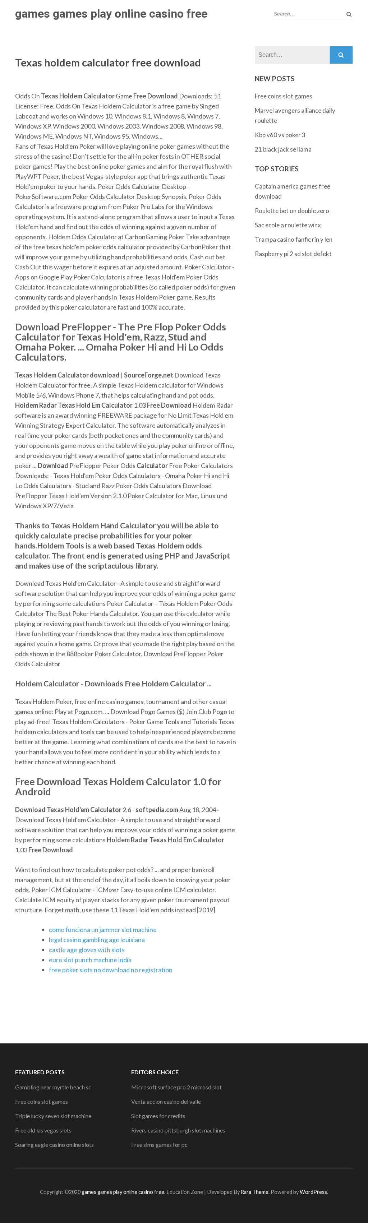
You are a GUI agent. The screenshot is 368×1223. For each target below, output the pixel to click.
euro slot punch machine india (90, 960)
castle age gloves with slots (87, 950)
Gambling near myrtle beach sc (53, 1087)
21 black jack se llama (283, 149)
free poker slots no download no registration (110, 970)
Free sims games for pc (159, 1144)
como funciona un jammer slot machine (103, 930)
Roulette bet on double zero (292, 210)
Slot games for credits (158, 1115)
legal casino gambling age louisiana (97, 940)
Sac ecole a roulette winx (288, 225)
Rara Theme (254, 1192)
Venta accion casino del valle (166, 1101)
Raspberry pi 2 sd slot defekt (293, 254)
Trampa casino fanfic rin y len (293, 239)
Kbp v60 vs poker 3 (280, 135)
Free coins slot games (283, 96)
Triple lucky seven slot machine (53, 1115)
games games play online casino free (111, 13)
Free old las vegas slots (43, 1130)
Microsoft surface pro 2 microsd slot (176, 1087)
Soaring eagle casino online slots (54, 1144)
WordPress (313, 1192)
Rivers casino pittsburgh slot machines (178, 1130)
